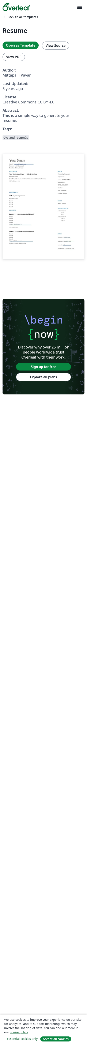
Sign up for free (43, 366)
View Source (55, 45)
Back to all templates (20, 17)
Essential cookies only (22, 1039)
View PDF (13, 57)
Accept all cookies (56, 1039)
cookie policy (19, 1032)
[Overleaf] (16, 7)
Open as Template (20, 45)
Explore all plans (43, 377)
